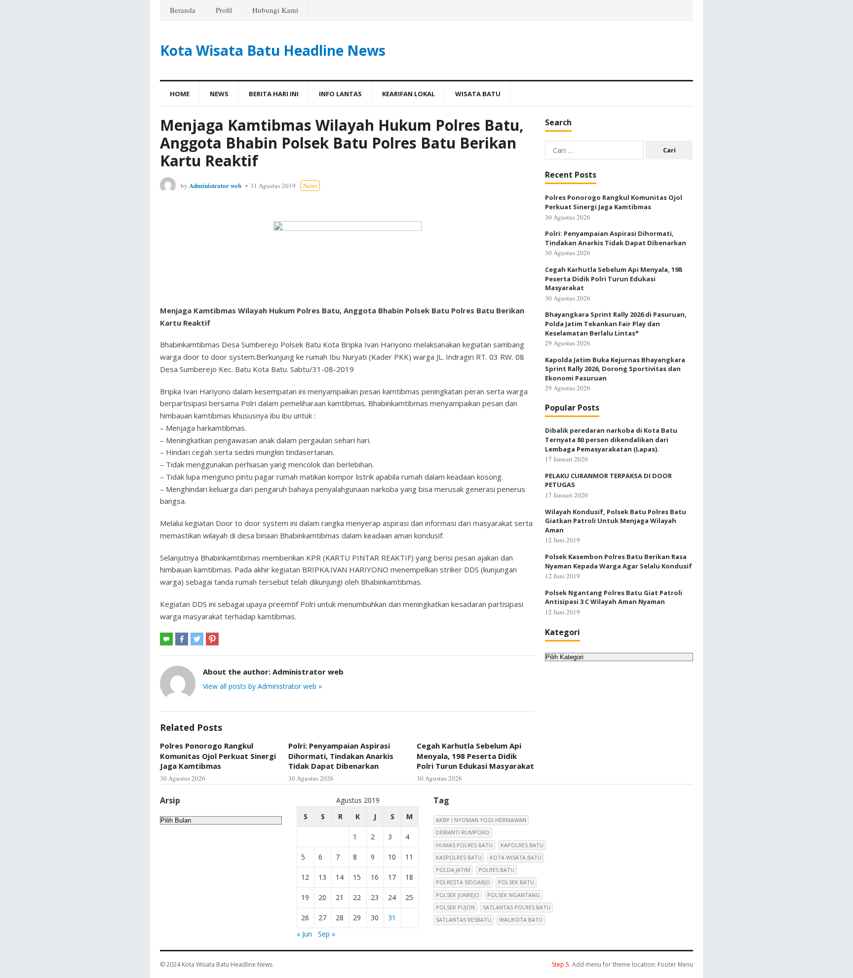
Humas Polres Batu (464, 845)
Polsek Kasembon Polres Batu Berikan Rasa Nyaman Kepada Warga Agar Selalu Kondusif (618, 561)
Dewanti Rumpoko (463, 832)
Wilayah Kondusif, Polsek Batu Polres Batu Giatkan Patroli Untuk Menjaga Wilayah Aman (615, 520)
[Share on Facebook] (181, 639)
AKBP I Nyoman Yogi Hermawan (481, 820)
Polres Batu (496, 869)
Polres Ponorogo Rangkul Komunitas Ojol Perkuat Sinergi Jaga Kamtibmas (218, 756)
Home (180, 93)
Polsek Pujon (455, 907)
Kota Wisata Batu (516, 857)
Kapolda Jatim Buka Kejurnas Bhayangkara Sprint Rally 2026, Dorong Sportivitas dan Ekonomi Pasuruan (615, 368)
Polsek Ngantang (513, 895)
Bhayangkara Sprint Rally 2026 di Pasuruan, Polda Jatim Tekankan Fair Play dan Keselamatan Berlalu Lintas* (616, 323)
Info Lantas (340, 93)
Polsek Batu (516, 882)
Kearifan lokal (408, 93)
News (219, 93)
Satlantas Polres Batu (516, 907)
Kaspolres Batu (459, 857)
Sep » (326, 934)
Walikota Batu (521, 919)
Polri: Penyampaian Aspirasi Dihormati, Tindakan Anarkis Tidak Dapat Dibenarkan (340, 756)
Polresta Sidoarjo (463, 882)
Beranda (182, 10)
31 (392, 917)
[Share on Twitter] (197, 639)
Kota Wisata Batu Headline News (273, 50)
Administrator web (215, 185)
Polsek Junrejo (457, 895)
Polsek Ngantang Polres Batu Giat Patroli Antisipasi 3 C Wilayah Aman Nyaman (613, 597)
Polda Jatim (453, 869)
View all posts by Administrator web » (262, 686)
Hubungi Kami (275, 10)
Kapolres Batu (522, 845)
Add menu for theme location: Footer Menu (622, 964)
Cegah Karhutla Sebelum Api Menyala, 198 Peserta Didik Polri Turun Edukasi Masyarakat (475, 756)
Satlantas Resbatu (463, 919)
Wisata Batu (478, 93)
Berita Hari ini (274, 93)
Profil (224, 10)
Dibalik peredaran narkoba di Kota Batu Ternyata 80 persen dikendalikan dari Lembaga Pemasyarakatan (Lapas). (611, 439)
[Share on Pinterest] (212, 639)
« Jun (304, 934)
